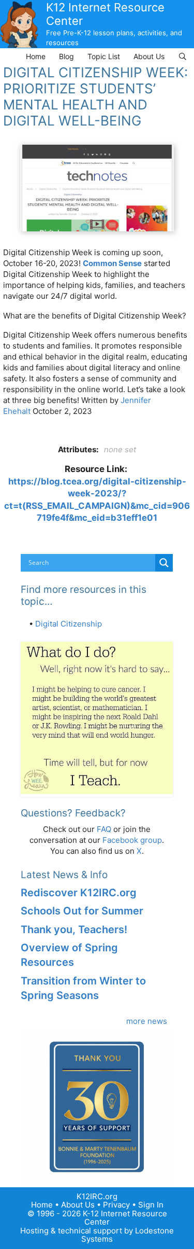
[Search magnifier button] (164, 563)
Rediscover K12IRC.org (79, 892)
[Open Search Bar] (182, 56)
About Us (149, 56)
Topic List (103, 56)
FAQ (104, 829)
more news (146, 1021)
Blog (66, 56)
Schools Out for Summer (82, 911)
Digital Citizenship (68, 624)
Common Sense (112, 263)
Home (36, 56)
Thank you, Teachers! (74, 929)
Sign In (150, 1205)
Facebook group (132, 840)
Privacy (116, 1205)
